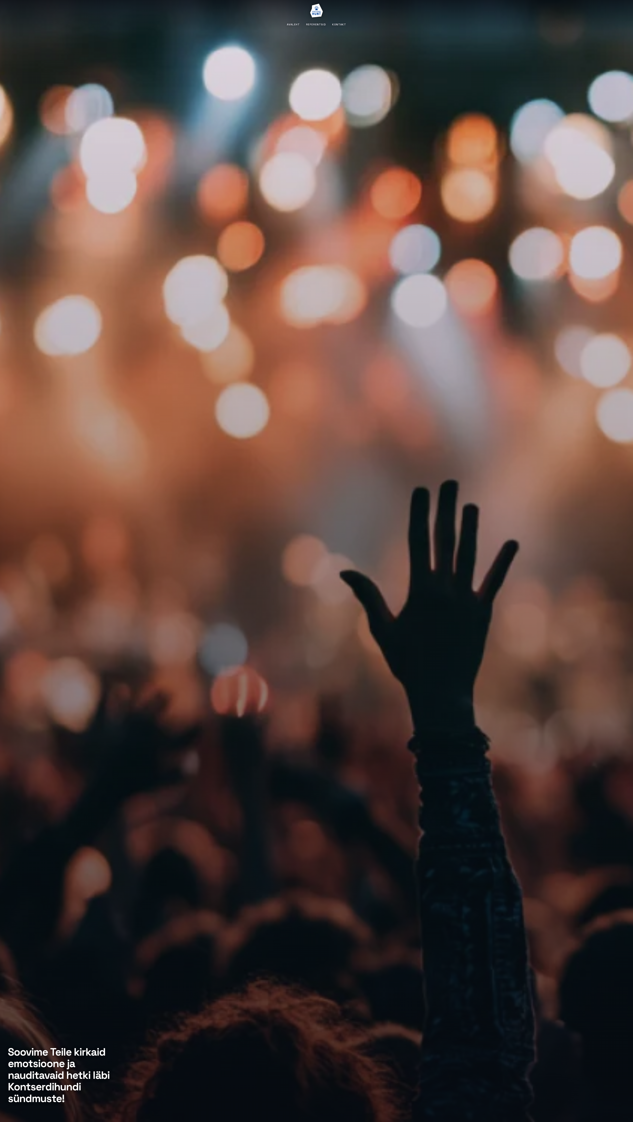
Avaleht (293, 24)
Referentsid (316, 24)
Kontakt (339, 24)
